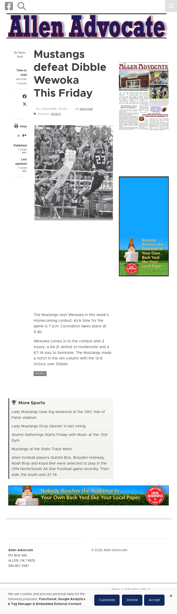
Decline (132, 600)
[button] (21, 6)
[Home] (87, 25)
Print (23, 126)
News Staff (86, 109)
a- (19, 135)
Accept (154, 600)
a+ (24, 135)
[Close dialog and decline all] (170, 594)
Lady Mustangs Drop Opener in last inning (49, 426)
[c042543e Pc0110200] (73, 172)
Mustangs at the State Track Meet (42, 449)
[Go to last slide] (95, 133)
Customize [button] (107, 600)
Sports (56, 114)
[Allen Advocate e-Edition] (144, 95)
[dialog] (88, 602)
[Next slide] (106, 133)
